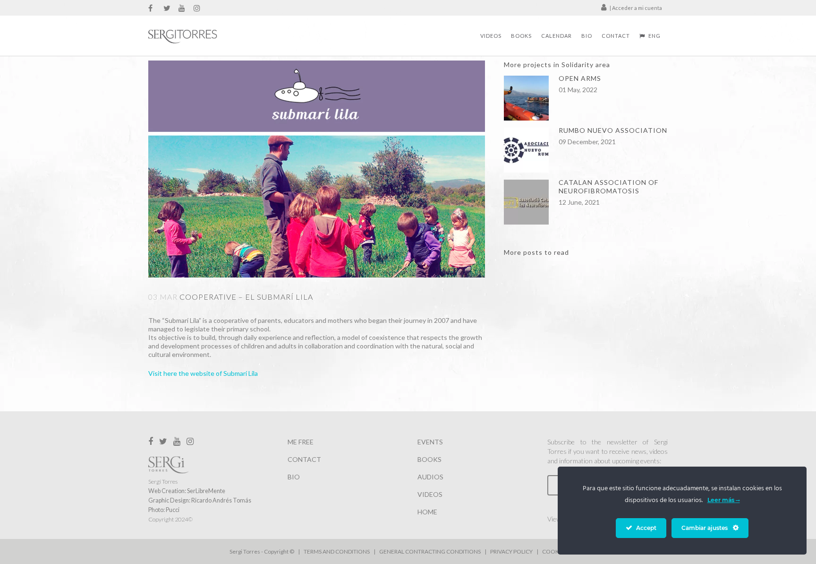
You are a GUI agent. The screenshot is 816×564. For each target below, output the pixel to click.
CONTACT (304, 459)
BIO (294, 477)
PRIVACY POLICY (511, 551)
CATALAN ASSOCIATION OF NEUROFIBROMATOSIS (608, 186)
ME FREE (301, 442)
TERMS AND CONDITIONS (337, 551)
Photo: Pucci (163, 509)
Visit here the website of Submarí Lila (203, 373)
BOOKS (429, 459)
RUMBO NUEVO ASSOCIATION (613, 130)
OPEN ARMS (580, 78)
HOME (427, 512)
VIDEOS (429, 494)
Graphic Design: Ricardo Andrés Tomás (199, 500)
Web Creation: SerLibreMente (186, 491)
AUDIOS (430, 477)
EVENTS (430, 442)
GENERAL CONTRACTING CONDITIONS (430, 551)
